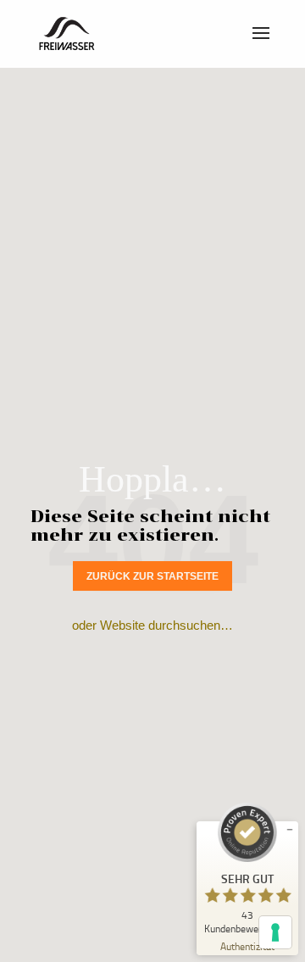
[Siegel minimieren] (289, 829)
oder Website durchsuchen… (152, 625)
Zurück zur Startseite (152, 576)
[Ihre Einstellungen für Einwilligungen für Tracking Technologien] (275, 932)
